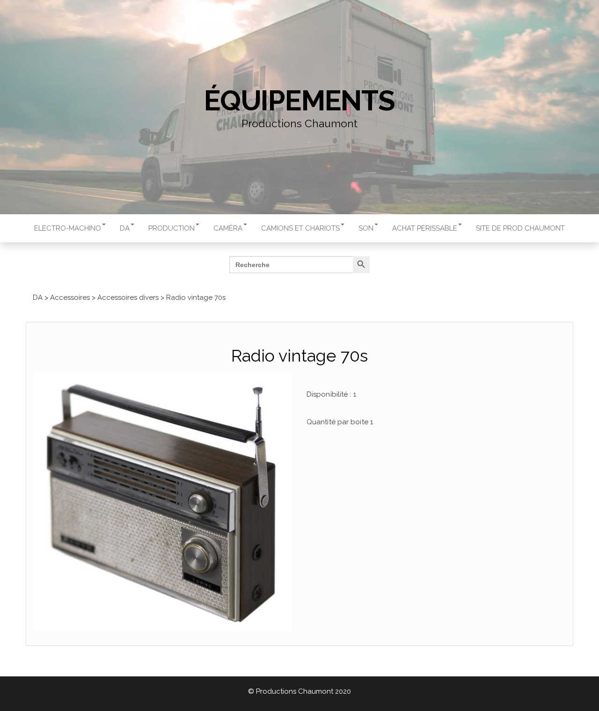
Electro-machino (67, 228)
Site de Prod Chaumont (520, 228)
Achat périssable (424, 228)
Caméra (227, 228)
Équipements (299, 100)
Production (171, 228)
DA (125, 228)
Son (365, 228)
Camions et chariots (300, 228)
